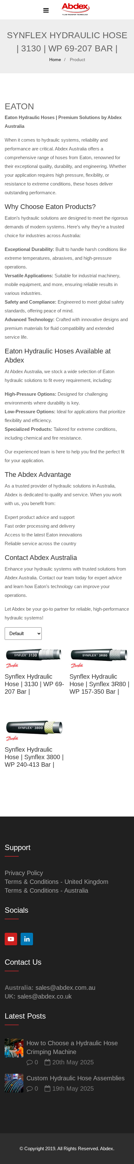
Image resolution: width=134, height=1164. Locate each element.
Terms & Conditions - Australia (46, 890)
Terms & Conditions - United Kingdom (56, 881)
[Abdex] (75, 10)
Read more (34, 655)
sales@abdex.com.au (65, 987)
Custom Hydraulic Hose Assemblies (75, 1078)
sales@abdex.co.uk (44, 996)
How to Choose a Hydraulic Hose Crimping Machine (72, 1047)
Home (55, 59)
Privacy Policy (24, 872)
